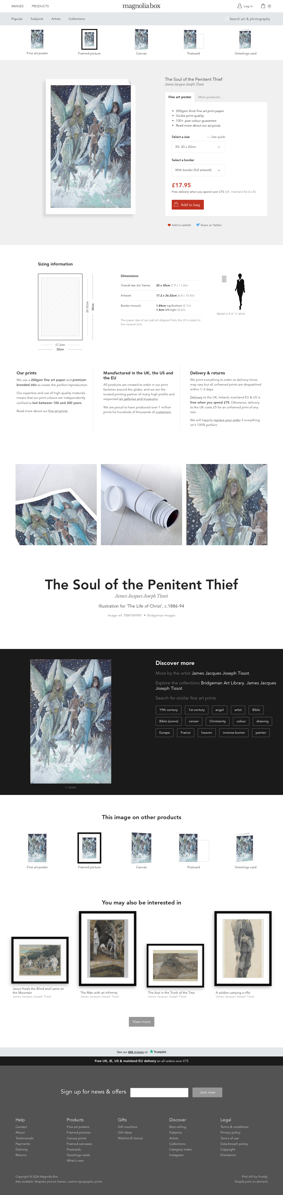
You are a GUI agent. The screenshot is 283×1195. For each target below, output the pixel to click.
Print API (247, 1176)
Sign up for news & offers (93, 1091)
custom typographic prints (85, 1181)
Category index (180, 1149)
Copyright (227, 1149)
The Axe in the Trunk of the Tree (171, 993)
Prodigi (262, 1176)
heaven (206, 733)
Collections (77, 19)
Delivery (196, 397)
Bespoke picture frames (50, 1181)
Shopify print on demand (251, 1181)
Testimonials (25, 1138)
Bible (256, 710)
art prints (214, 125)
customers (163, 412)
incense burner (234, 733)
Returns (21, 1155)
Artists (55, 19)
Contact (21, 1127)
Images (17, 6)
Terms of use (229, 1138)
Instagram (176, 1155)
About (20, 1132)
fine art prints (58, 411)
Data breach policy (234, 1144)
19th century (168, 710)
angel (219, 710)
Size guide (218, 137)
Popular (17, 19)
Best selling (177, 1127)
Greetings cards (78, 1155)
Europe (164, 733)
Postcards (74, 1149)
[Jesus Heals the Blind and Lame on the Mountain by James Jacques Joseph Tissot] (40, 960)
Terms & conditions (234, 1127)
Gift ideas (125, 1132)
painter (261, 733)
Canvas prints (76, 1138)
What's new (75, 1161)
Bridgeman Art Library (222, 683)
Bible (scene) (168, 721)
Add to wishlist (181, 225)
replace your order (227, 420)
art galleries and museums (138, 399)
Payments (23, 1144)
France (186, 733)
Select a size (198, 137)
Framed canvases (79, 1144)
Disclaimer (228, 1155)
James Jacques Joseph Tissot (184, 84)
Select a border (183, 160)
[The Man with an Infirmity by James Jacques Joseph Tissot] (107, 949)
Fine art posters (78, 1127)
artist (238, 710)
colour (241, 721)
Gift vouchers (127, 1127)
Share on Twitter (211, 225)
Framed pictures (79, 1132)
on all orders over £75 (142, 1061)
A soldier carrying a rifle (233, 993)
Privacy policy (230, 1132)
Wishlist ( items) (130, 1138)
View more (141, 1021)
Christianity (217, 721)
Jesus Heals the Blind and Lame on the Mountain (38, 991)
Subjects (37, 19)
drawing (262, 721)
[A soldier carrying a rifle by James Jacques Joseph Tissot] (243, 949)
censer (194, 721)
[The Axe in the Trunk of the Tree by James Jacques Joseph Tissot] (175, 966)
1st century (197, 710)
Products (40, 6)
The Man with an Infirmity (98, 993)
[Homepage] (141, 7)
